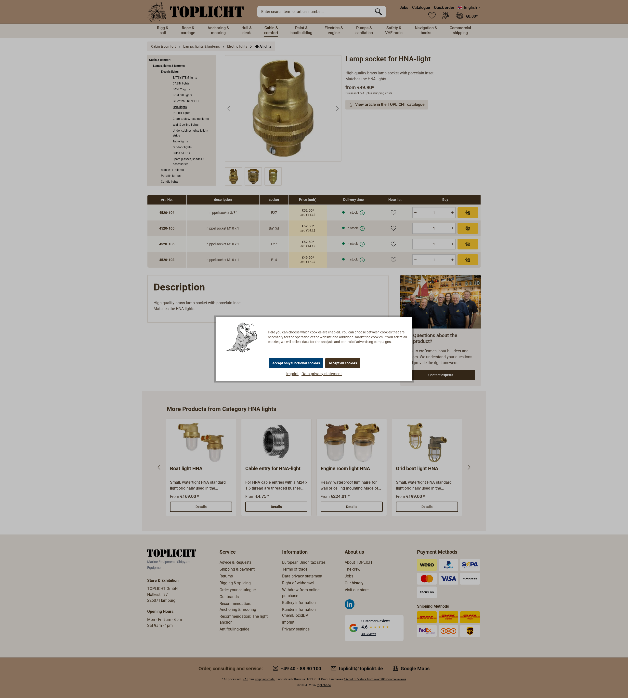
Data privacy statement (321, 373)
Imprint (292, 373)
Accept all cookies (343, 363)
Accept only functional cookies (296, 363)
